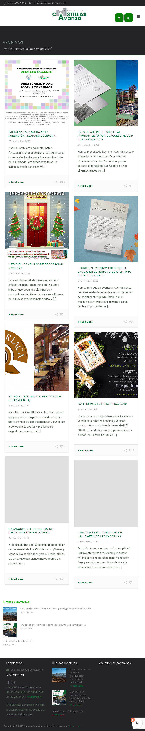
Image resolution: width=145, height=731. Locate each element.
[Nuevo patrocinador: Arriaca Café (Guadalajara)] (37, 357)
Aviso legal (75, 726)
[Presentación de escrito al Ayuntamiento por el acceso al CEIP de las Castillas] (106, 93)
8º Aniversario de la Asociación (18, 641)
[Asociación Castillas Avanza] (72, 14)
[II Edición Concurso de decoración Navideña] (37, 225)
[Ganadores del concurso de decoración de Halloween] (37, 490)
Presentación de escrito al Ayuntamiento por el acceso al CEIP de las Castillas (105, 136)
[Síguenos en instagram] (13, 682)
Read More (17, 182)
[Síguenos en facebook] (8, 682)
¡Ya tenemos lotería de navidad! (102, 403)
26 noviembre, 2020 (19, 141)
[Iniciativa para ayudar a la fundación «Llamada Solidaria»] (37, 93)
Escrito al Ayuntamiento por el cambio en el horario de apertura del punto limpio (104, 272)
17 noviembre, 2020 (19, 273)
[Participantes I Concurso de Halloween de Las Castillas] (106, 493)
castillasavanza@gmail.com (50, 3)
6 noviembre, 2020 (88, 280)
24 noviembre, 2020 (89, 144)
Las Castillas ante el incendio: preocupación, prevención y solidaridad (55, 608)
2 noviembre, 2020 (18, 538)
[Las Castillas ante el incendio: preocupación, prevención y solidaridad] (10, 614)
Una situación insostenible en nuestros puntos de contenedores (53, 625)
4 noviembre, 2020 (18, 405)
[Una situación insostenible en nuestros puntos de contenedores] (10, 630)
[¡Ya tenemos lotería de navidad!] (106, 365)
